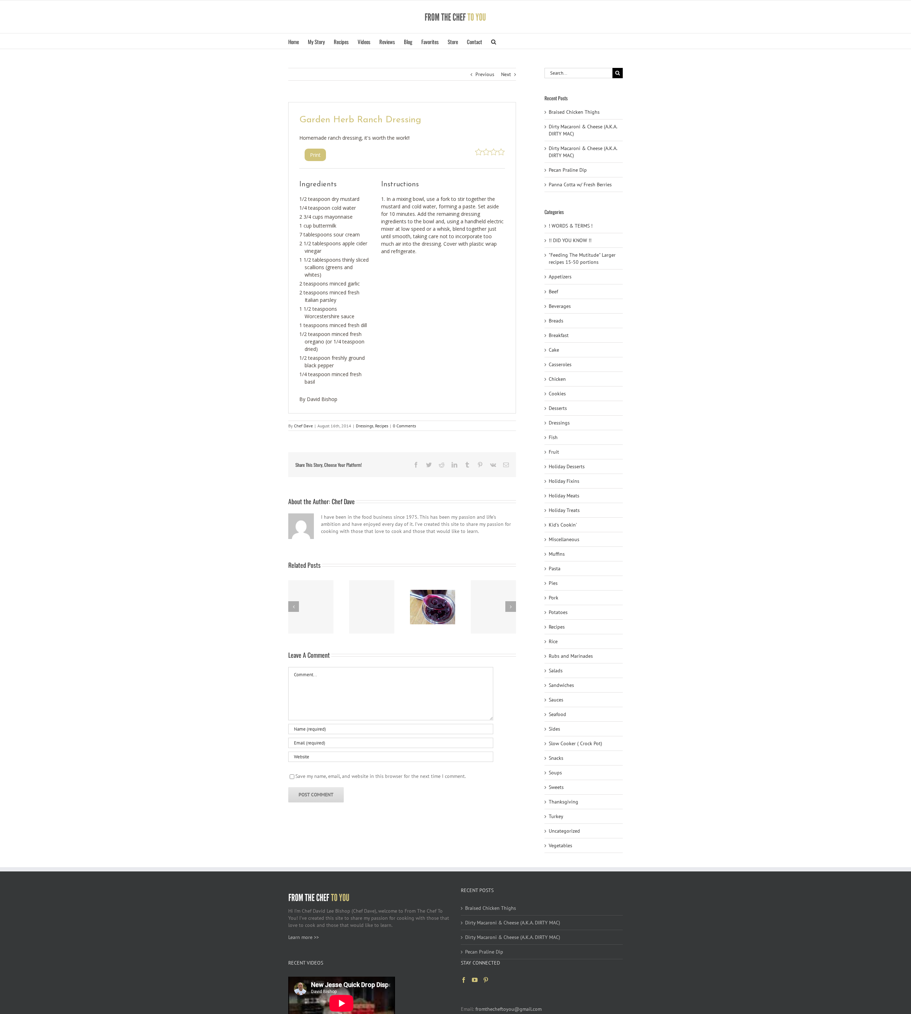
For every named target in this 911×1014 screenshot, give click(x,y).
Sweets (556, 787)
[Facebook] (464, 980)
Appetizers (560, 276)
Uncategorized (564, 831)
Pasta (554, 568)
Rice (553, 641)
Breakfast (559, 335)
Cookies (557, 393)
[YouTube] (475, 980)
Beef (553, 291)
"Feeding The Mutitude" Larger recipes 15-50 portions (582, 258)
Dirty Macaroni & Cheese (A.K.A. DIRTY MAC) (512, 922)
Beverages (560, 306)
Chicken (557, 379)
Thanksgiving (563, 802)
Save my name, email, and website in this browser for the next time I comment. (380, 776)
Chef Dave (303, 425)
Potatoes (558, 612)
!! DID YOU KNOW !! (570, 240)
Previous (484, 74)
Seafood (557, 714)
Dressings (364, 425)
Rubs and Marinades (571, 656)
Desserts (558, 408)
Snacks (556, 758)
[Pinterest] (486, 980)
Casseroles (560, 364)
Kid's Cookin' (563, 525)
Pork (553, 597)
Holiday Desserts (567, 466)
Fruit (554, 452)
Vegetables (560, 845)
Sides (554, 729)
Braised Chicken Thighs (574, 112)
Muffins (557, 554)
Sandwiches (561, 685)
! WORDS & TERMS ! (571, 226)
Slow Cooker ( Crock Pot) (575, 743)
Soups (555, 772)
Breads (556, 320)
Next (506, 74)
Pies (553, 583)
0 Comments (404, 425)
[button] (493, 41)
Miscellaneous (564, 539)
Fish (553, 437)
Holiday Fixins (564, 481)
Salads (556, 670)
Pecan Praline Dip (568, 170)
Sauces (556, 700)
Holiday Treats (564, 510)
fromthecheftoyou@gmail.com (508, 1009)
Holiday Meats (564, 495)
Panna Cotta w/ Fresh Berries (580, 184)
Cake (554, 350)
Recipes (381, 425)
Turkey (556, 816)
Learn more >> (303, 937)
